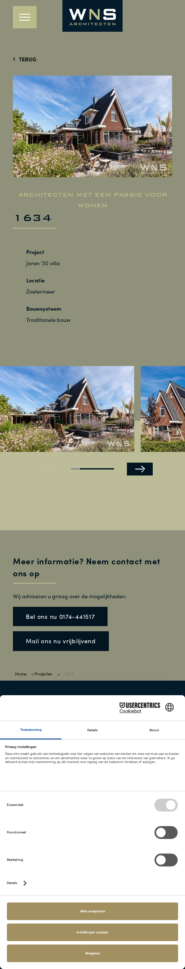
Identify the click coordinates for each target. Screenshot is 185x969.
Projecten (43, 674)
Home (20, 674)
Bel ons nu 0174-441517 (60, 616)
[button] (140, 469)
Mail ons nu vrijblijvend (61, 640)
